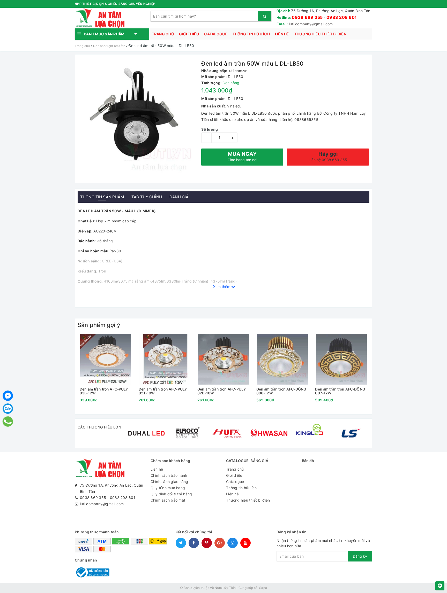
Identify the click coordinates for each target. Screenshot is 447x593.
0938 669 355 (307, 17)
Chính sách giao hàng (169, 481)
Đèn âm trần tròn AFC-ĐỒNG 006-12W (281, 391)
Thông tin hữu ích (251, 34)
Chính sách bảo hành (169, 475)
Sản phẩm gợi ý (99, 325)
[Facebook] (8, 396)
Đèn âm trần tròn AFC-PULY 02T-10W (163, 391)
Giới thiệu (189, 34)
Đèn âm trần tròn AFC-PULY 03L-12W (104, 391)
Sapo (263, 588)
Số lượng (209, 129)
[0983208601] (8, 421)
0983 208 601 (341, 17)
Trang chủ (163, 34)
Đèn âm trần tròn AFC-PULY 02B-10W (221, 391)
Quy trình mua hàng (168, 488)
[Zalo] (8, 408)
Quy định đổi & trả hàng (171, 494)
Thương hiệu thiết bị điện (320, 34)
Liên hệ (282, 34)
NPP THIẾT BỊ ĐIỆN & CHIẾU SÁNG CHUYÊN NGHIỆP (115, 4)
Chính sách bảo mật (168, 500)
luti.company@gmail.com (311, 24)
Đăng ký (360, 556)
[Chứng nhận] (92, 572)
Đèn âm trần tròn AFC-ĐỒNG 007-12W (340, 391)
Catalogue (215, 34)
